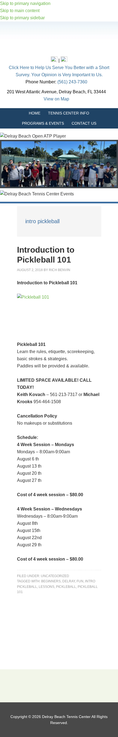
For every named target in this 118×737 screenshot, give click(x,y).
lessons (46, 587)
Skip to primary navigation (25, 3)
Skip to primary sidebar (22, 17)
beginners (51, 581)
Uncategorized (55, 576)
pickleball (66, 587)
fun (80, 581)
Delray (68, 581)
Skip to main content (20, 10)
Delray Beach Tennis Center (59, 40)
